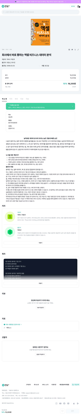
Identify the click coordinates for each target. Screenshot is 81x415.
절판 (72, 411)
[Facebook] (64, 403)
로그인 (73, 6)
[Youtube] (60, 403)
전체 (3, 49)
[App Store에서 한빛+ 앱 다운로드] (74, 403)
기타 (7, 49)
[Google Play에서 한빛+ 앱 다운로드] (78, 403)
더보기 (40, 243)
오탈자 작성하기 (40, 354)
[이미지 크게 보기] (40, 32)
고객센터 (28, 384)
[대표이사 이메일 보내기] (18, 390)
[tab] (4, 99)
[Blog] (68, 403)
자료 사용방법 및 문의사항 (13, 324)
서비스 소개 (45, 384)
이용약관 (53, 384)
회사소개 (36, 384)
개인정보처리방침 (64, 384)
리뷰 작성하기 (40, 307)
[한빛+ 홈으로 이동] (6, 6)
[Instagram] (56, 403)
